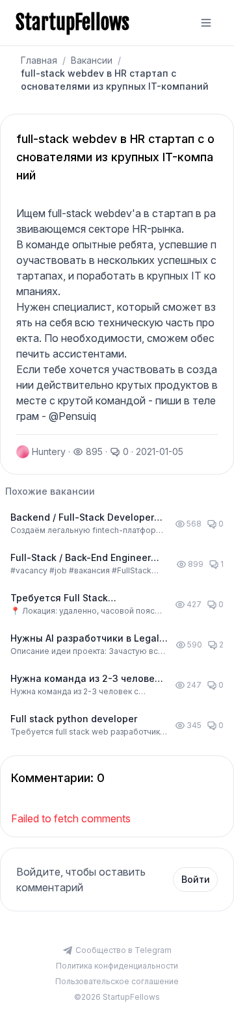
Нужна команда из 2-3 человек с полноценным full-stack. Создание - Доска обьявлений (85, 679)
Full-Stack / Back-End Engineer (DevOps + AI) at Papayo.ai (80, 558)
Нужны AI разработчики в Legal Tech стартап (84, 639)
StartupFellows (72, 22)
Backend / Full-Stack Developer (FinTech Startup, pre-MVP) (82, 518)
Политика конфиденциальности (117, 966)
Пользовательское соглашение (117, 981)
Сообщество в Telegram (123, 950)
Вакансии (91, 60)
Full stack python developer (73, 718)
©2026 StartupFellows (117, 997)
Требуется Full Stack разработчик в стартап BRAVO (81, 598)
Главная (39, 60)
